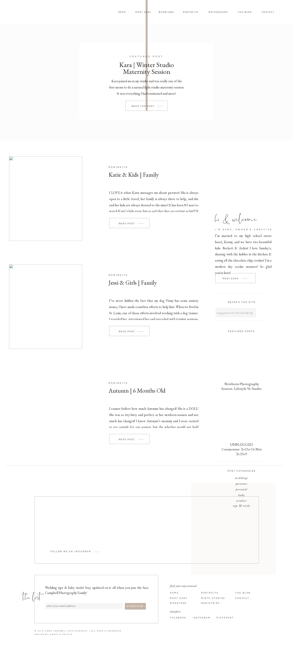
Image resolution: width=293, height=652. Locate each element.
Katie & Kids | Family (134, 174)
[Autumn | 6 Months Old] (45, 414)
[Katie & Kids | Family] (45, 198)
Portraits (118, 167)
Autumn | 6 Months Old (137, 390)
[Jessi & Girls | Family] (45, 306)
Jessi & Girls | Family (133, 282)
